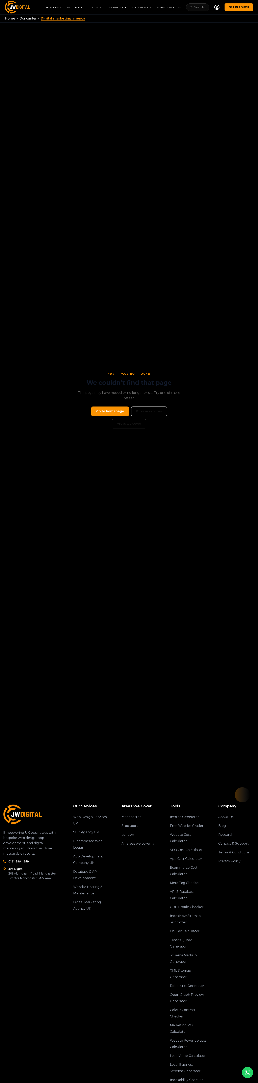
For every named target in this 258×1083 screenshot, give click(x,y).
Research (225, 835)
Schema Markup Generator (183, 958)
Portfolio (75, 7)
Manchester (131, 817)
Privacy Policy (229, 861)
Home (10, 18)
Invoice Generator (184, 817)
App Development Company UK (88, 859)
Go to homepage (110, 411)
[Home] (32, 814)
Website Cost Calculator (180, 838)
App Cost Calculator (186, 859)
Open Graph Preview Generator (187, 998)
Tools (93, 7)
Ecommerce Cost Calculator (184, 871)
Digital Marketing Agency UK (87, 905)
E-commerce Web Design (88, 844)
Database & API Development (85, 875)
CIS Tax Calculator (185, 931)
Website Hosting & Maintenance (88, 890)
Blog (222, 826)
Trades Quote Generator (181, 943)
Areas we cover (129, 423)
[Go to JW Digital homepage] (18, 7)
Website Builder (169, 7)
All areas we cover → (138, 843)
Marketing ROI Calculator (182, 1028)
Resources (115, 7)
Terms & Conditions (233, 852)
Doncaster (27, 18)
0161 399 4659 (18, 861)
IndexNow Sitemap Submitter (185, 919)
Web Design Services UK (90, 820)
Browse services (149, 411)
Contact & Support (233, 843)
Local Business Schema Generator (185, 1068)
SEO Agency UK (86, 832)
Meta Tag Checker (185, 883)
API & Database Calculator (182, 895)
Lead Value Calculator (188, 1056)
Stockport (130, 826)
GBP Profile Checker (187, 907)
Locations (140, 7)
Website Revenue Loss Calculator (188, 1044)
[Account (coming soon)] (217, 7)
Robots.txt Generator (187, 986)
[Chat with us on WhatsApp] (247, 1072)
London (128, 835)
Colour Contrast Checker (183, 1013)
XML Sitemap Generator (180, 974)
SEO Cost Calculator (186, 850)
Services (52, 7)
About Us (225, 817)
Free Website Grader (186, 826)
